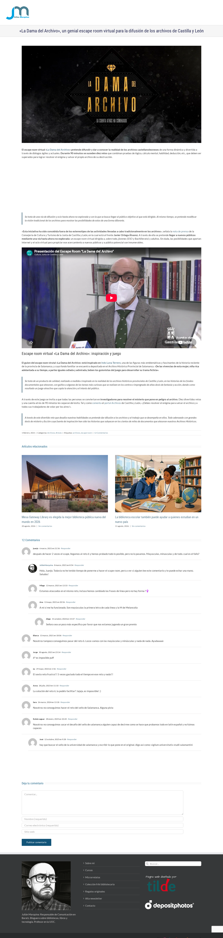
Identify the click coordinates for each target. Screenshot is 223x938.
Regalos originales (95, 891)
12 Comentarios (101, 433)
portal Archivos (112, 402)
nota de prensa (181, 231)
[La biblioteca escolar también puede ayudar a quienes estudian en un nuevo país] (158, 456)
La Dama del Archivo (58, 149)
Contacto (90, 905)
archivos (76, 433)
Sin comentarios (45, 526)
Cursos (89, 870)
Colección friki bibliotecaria (100, 884)
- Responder (65, 548)
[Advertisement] (111, 185)
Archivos (51, 433)
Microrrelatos (92, 877)
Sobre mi (90, 863)
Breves (59, 433)
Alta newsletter (93, 898)
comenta (97, 402)
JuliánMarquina (46, 565)
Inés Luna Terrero (111, 362)
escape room (86, 433)
